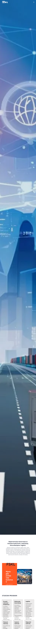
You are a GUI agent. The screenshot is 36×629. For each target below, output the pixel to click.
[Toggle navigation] (34, 2)
